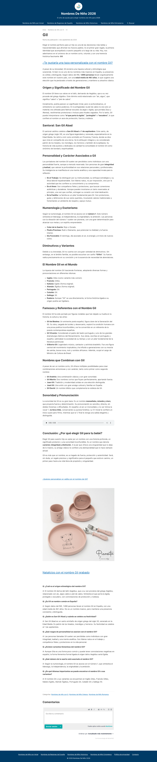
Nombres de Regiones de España (60, 23)
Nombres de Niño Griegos (78, 694)
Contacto (135, 754)
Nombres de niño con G (56, 30)
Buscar (131, 23)
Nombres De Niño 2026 (78, 13)
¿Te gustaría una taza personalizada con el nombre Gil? (78, 62)
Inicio (44, 30)
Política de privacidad (122, 754)
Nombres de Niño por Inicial (33, 23)
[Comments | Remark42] (78, 723)
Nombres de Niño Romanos (99, 694)
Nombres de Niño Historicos (87, 23)
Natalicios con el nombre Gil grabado (66, 572)
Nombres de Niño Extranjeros (112, 23)
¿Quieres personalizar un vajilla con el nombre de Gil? (65, 479)
